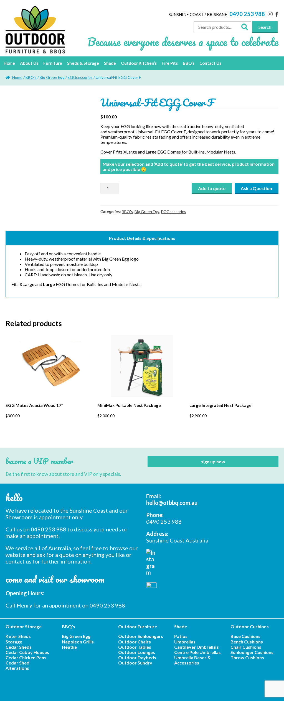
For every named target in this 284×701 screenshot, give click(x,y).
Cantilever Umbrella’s (196, 647)
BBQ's (31, 77)
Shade (110, 63)
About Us (29, 63)
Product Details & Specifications (142, 238)
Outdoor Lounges (136, 652)
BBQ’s (188, 63)
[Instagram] (270, 14)
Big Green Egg (52, 77)
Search (264, 27)
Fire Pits (170, 63)
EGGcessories (80, 77)
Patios (180, 636)
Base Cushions (245, 636)
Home (9, 63)
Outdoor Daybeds (137, 657)
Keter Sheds (18, 636)
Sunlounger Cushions (251, 652)
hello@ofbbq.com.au (171, 502)
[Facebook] (276, 14)
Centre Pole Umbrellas (197, 652)
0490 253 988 (247, 14)
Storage (14, 641)
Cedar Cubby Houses (27, 652)
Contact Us (210, 63)
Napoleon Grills (78, 641)
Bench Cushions (246, 641)
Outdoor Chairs (134, 641)
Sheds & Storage (83, 63)
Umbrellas (185, 641)
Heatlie (69, 647)
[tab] (142, 238)
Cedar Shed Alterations (17, 665)
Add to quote (211, 188)
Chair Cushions (245, 647)
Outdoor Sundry (135, 662)
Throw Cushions (247, 657)
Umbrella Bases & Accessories (192, 660)
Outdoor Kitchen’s (139, 63)
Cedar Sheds (19, 647)
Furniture (52, 63)
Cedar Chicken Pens (26, 657)
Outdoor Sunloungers (140, 636)
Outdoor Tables (134, 647)
